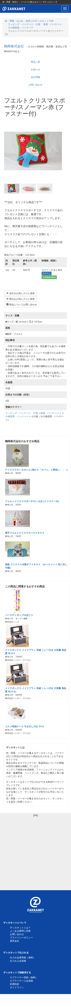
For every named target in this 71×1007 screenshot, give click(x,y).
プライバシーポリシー (21, 937)
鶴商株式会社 (14, 46)
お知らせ (35, 69)
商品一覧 (35, 61)
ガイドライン (17, 987)
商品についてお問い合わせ (23, 304)
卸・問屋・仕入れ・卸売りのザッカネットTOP (29, 21)
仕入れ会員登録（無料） (22, 957)
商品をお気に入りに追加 (22, 299)
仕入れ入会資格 (18, 960)
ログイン (47, 273)
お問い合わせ (35, 84)
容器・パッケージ (52, 24)
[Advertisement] (35, 853)
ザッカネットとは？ (20, 927)
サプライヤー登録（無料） (24, 977)
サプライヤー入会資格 (21, 980)
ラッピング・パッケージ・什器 (24, 24)
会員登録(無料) (49, 277)
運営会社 (14, 941)
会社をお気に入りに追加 (22, 293)
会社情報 (35, 77)
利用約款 (14, 984)
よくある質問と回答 (20, 931)
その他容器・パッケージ (20, 27)
